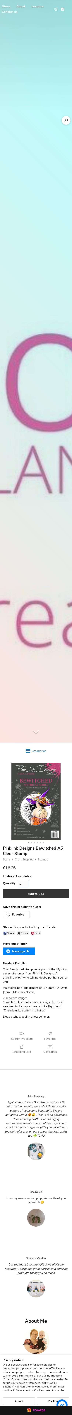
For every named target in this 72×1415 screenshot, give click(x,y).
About (20, 6)
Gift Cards (50, 1051)
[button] (16, 914)
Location (38, 6)
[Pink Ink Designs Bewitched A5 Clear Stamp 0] (36, 801)
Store (6, 859)
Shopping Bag (22, 1051)
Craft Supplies (24, 859)
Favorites (50, 1038)
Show (36, 1410)
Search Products (22, 1038)
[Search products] (66, 120)
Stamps (43, 859)
